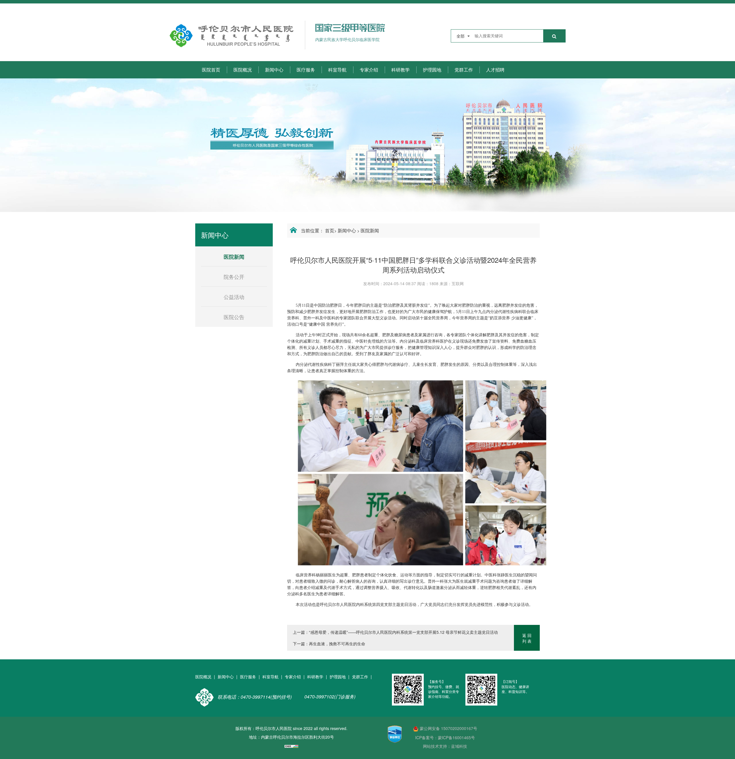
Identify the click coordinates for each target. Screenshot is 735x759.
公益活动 (234, 296)
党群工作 (463, 69)
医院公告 (234, 316)
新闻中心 (274, 69)
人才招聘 (495, 69)
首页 (329, 230)
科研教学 (400, 69)
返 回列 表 (526, 638)
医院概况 (242, 69)
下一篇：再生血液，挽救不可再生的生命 (329, 643)
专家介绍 (369, 69)
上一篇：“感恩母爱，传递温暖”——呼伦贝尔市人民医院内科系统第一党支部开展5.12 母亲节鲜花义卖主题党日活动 (395, 632)
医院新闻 (370, 230)
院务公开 (234, 276)
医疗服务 (306, 69)
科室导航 (337, 69)
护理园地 (432, 69)
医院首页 (211, 69)
